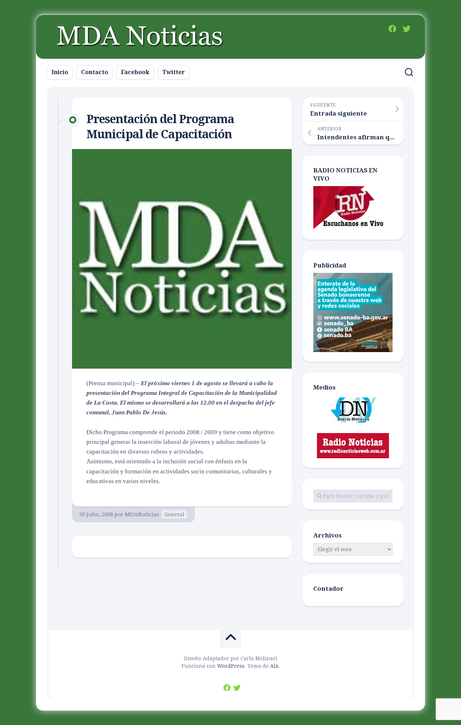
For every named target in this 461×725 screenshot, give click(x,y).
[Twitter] (407, 29)
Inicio (60, 72)
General (174, 514)
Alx (274, 666)
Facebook (135, 72)
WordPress (231, 666)
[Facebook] (392, 29)
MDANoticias (142, 514)
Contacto (94, 72)
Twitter (173, 72)
